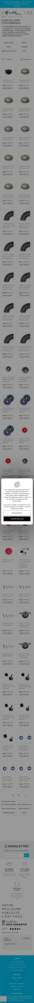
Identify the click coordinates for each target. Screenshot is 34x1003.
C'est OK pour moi (17, 519)
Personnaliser (17, 513)
